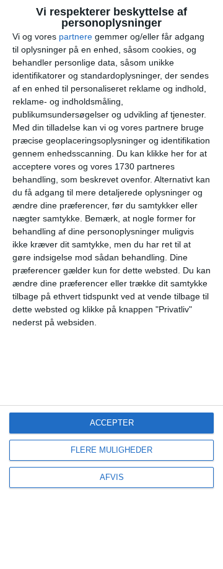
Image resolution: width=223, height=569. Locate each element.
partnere (75, 36)
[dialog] (111, 284)
